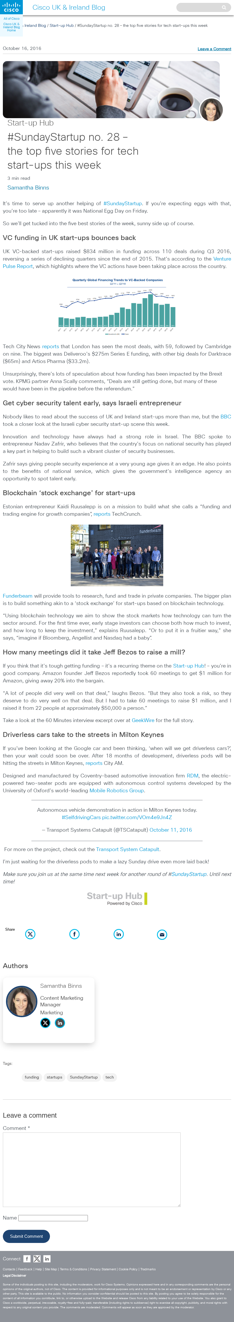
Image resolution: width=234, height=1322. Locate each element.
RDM (192, 776)
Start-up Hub (62, 26)
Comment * (16, 1128)
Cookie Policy (128, 1269)
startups (54, 1077)
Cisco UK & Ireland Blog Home (11, 27)
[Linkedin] (61, 1029)
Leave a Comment (214, 49)
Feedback (25, 1269)
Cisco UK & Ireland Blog (24, 26)
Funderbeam (18, 596)
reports (50, 346)
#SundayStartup (123, 203)
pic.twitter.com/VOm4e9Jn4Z (137, 817)
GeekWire (143, 720)
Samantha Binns (28, 188)
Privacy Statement (103, 1269)
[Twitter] (46, 1029)
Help (38, 1269)
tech (110, 1077)
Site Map (51, 1269)
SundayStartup (188, 874)
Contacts (9, 1269)
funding (32, 1077)
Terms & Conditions (73, 1269)
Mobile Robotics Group (117, 790)
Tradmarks (148, 1269)
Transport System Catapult (127, 849)
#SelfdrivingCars (81, 817)
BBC (226, 417)
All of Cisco (11, 18)
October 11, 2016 (171, 830)
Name (10, 1218)
